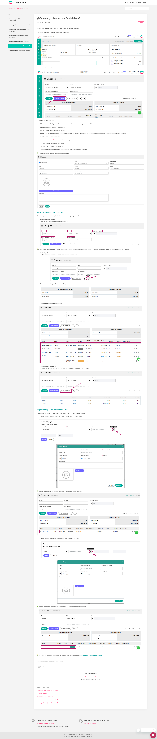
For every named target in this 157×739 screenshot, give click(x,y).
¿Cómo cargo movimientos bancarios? (19, 41)
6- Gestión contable (42, 693)
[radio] (86, 676)
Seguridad (89, 736)
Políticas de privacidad (70, 736)
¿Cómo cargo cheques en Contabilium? (19, 46)
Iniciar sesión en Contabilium (138, 2)
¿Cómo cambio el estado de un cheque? (19, 50)
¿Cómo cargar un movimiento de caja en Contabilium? (19, 30)
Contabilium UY (11, 8)
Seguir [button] (141, 22)
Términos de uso (81, 736)
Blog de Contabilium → (91, 723)
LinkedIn (43, 667)
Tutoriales (19, 8)
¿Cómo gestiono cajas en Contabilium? (19, 25)
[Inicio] (18, 3)
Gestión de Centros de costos (45, 696)
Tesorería (26, 8)
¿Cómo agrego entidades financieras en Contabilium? (19, 19)
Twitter (40, 667)
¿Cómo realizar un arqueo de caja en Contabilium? (18, 36)
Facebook (38, 667)
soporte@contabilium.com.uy (45, 723)
